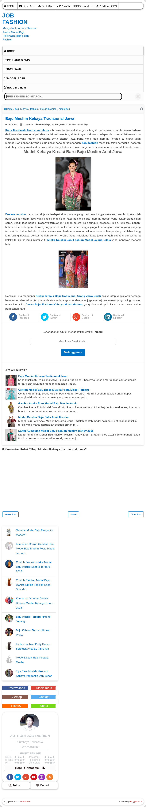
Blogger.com (136, 801)
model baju (82, 124)
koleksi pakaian (68, 124)
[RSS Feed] (49, 777)
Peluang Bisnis (18, 60)
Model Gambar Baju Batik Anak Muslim (43, 417)
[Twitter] (17, 777)
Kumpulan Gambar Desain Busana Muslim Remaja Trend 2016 (34, 603)
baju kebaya (44, 124)
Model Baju (15, 78)
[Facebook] (9, 777)
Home (10, 51)
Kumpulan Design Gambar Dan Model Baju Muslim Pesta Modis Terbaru (35, 548)
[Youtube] (33, 777)
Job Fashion (15, 18)
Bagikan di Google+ (87, 316)
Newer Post (10, 514)
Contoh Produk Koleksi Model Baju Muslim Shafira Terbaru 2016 (34, 567)
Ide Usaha (14, 69)
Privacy (64, 6)
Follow (16, 785)
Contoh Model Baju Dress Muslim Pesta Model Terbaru (53, 389)
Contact (28, 6)
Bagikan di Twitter (55, 316)
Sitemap (47, 6)
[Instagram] (41, 777)
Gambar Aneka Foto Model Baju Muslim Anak (47, 403)
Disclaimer (83, 6)
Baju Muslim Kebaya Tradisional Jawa (42, 376)
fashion (55, 124)
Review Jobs (107, 6)
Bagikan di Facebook (23, 316)
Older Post (136, 514)
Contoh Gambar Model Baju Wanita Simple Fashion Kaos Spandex (33, 585)
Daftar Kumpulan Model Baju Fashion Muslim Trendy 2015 (56, 430)
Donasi (44, 785)
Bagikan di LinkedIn (118, 316)
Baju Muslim (16, 87)
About (11, 6)
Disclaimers (44, 688)
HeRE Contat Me (27, 768)
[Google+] (25, 777)
